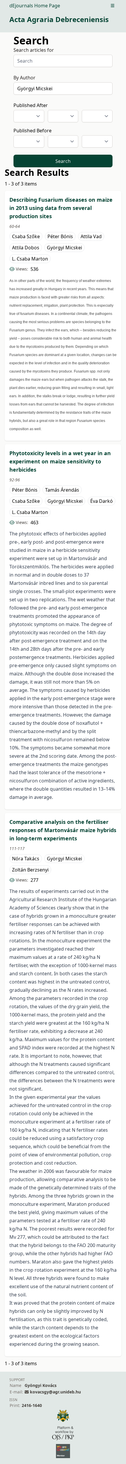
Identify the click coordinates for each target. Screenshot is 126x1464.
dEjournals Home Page (34, 5)
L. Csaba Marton (30, 259)
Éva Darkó (101, 501)
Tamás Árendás (62, 490)
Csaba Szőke (26, 236)
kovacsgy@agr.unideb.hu (55, 1392)
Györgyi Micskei (64, 247)
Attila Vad (91, 236)
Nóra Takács (25, 858)
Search (63, 161)
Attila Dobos (25, 247)
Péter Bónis (60, 236)
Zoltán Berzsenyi (30, 870)
